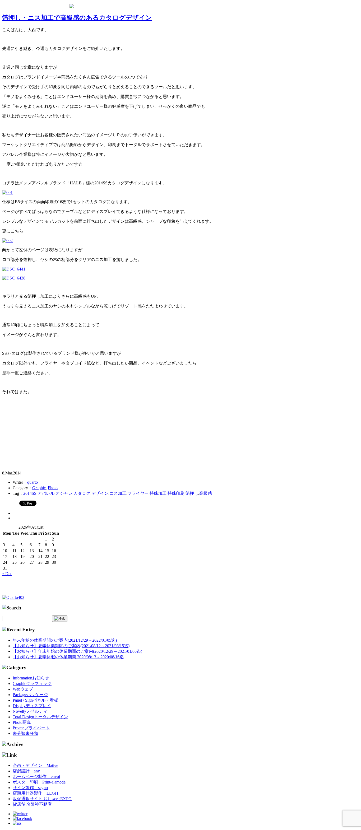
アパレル (46, 493)
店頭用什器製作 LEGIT (36, 793)
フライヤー (138, 493)
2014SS (29, 493)
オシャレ (63, 493)
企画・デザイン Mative (35, 765)
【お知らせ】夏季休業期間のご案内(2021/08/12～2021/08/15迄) (71, 646)
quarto (32, 482)
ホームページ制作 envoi (36, 776)
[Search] (59, 618)
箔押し (192, 493)
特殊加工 (158, 493)
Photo (53, 488)
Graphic (39, 488)
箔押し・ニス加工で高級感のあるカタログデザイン (77, 17)
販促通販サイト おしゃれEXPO (42, 798)
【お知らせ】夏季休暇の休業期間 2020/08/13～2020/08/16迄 (68, 657)
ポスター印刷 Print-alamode (39, 782)
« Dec (7, 573)
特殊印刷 (176, 493)
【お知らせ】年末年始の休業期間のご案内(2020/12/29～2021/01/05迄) (77, 651)
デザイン (99, 493)
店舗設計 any (26, 771)
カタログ (81, 493)
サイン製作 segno (30, 787)
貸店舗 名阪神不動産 (32, 804)
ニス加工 (117, 493)
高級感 (205, 493)
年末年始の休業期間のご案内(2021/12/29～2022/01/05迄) (65, 640)
